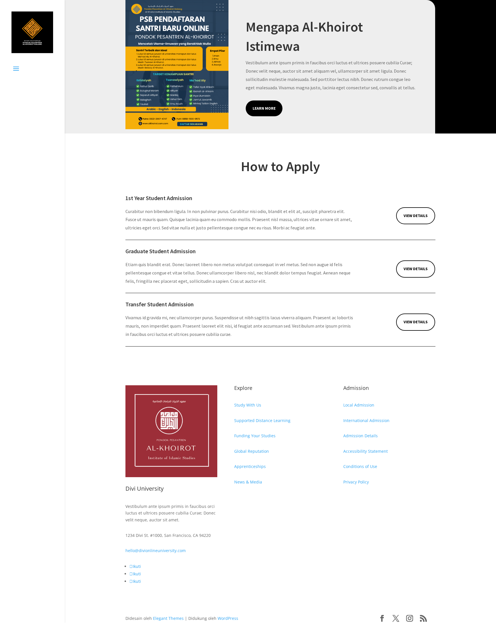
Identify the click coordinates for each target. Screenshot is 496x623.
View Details (416, 215)
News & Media (248, 482)
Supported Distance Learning (262, 420)
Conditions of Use (360, 466)
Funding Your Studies (255, 435)
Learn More (264, 108)
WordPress (228, 618)
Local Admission (358, 405)
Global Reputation (251, 451)
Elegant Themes (168, 618)
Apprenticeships (250, 466)
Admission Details (360, 435)
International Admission (366, 420)
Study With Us (247, 405)
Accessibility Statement (365, 451)
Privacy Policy (356, 482)
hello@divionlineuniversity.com (155, 550)
